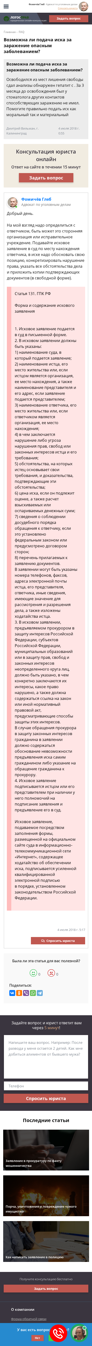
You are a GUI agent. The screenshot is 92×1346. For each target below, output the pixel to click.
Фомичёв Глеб (36, 199)
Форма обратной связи (28, 1319)
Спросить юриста (68, 8)
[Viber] (26, 993)
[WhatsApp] (33, 993)
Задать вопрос (69, 18)
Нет (37, 1338)
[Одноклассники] (19, 993)
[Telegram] (40, 993)
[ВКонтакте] (12, 993)
